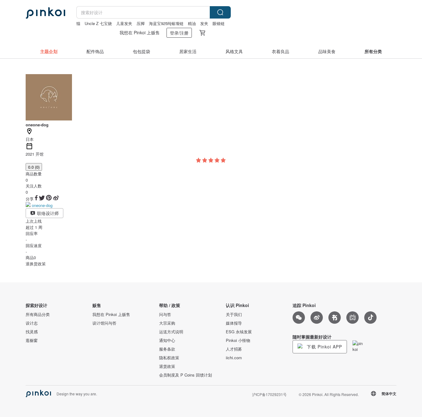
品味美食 (326, 51)
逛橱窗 (32, 340)
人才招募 (234, 349)
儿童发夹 (124, 23)
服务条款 (167, 349)
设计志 (32, 323)
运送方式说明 (171, 332)
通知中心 (167, 340)
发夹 (204, 23)
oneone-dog (42, 205)
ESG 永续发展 (239, 332)
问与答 (165, 314)
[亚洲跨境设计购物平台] (45, 13)
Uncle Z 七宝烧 (98, 23)
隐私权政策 (169, 358)
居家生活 (187, 51)
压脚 (141, 23)
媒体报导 (234, 323)
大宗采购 (167, 323)
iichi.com (234, 358)
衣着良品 (280, 51)
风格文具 (234, 51)
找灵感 (32, 332)
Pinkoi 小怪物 (238, 340)
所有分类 (373, 51)
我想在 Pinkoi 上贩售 (140, 32)
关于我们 (234, 314)
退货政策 (167, 366)
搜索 (220, 12)
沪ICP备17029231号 (269, 394)
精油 (192, 23)
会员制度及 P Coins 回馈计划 (185, 375)
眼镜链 (219, 23)
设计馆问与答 (104, 323)
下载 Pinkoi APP (323, 346)
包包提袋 (141, 51)
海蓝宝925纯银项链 (166, 23)
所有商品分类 (38, 314)
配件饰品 (95, 51)
